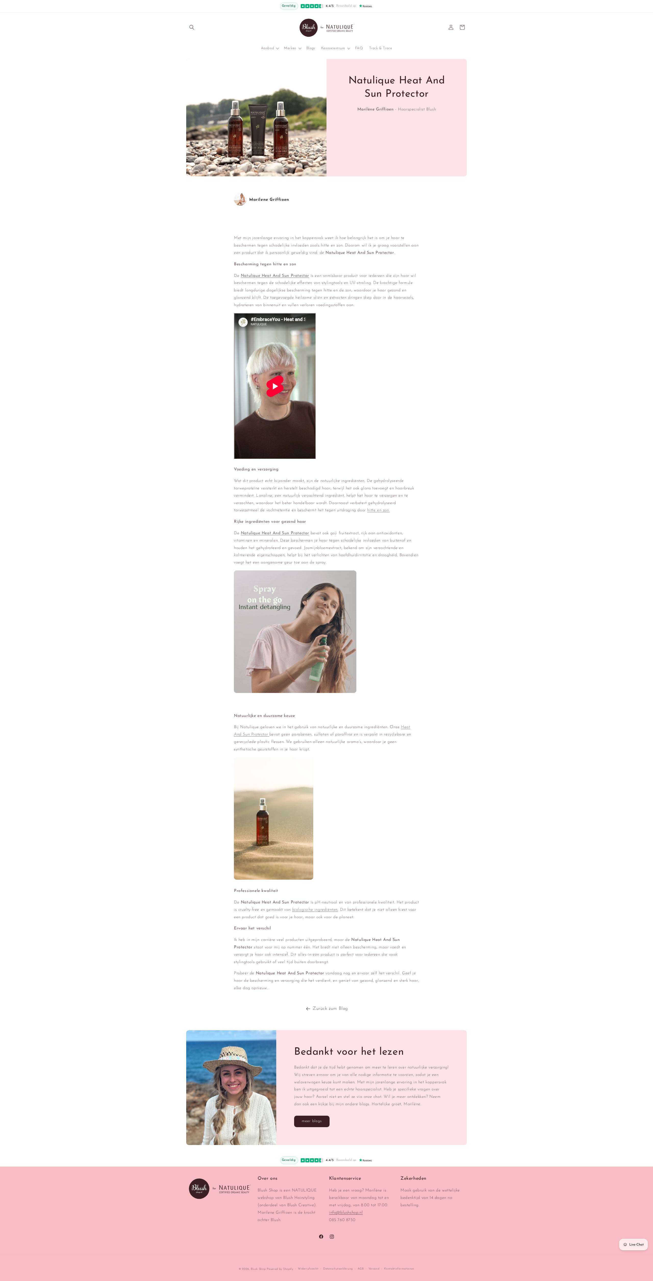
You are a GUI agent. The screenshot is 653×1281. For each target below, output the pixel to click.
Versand (374, 1268)
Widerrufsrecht (308, 1268)
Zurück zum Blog (330, 1008)
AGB (361, 1268)
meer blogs (312, 1121)
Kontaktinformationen (399, 1268)
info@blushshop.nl (346, 1213)
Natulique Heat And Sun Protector (275, 533)
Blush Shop (258, 1269)
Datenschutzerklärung (338, 1268)
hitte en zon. (378, 510)
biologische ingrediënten (315, 910)
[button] (191, 27)
